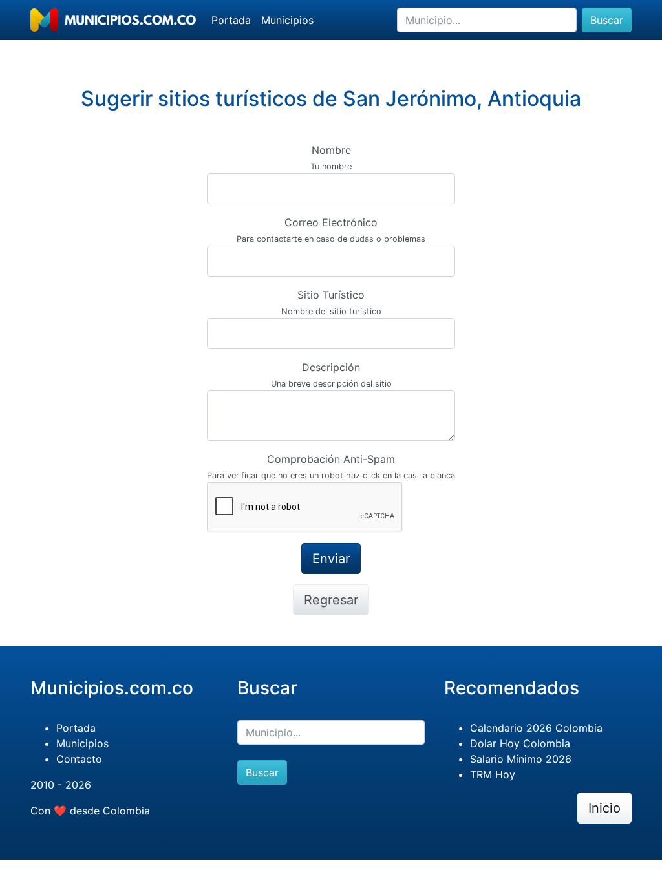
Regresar (331, 600)
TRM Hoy (492, 774)
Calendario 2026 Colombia (536, 727)
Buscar (606, 20)
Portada (231, 20)
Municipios (287, 20)
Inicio (604, 808)
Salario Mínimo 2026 (520, 758)
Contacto (79, 758)
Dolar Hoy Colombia (520, 743)
